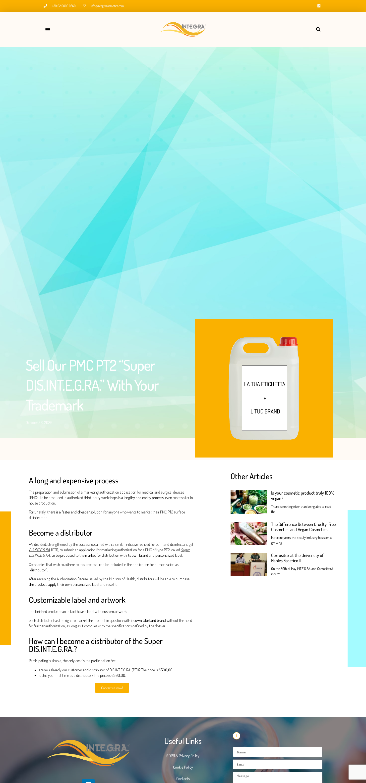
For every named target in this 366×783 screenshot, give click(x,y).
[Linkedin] (318, 5)
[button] (48, 29)
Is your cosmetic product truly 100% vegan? (302, 495)
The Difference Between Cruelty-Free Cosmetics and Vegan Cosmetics (303, 526)
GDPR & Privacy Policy (182, 755)
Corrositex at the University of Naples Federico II (297, 558)
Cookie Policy (183, 767)
